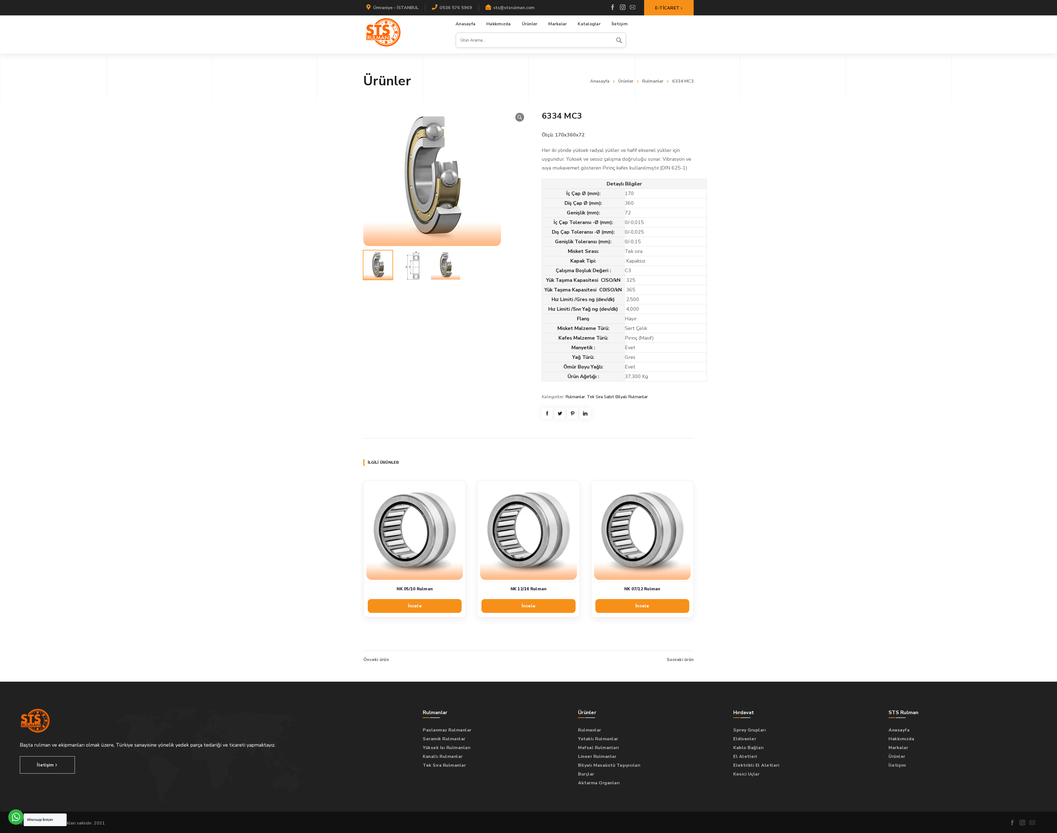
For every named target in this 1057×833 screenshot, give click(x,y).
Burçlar (586, 774)
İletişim (897, 765)
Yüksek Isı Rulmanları (447, 748)
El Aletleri (745, 756)
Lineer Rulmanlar (597, 756)
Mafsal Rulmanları (598, 748)
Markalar (898, 748)
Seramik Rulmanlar (444, 739)
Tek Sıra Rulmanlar (444, 765)
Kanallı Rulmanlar (443, 756)
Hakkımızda (901, 739)
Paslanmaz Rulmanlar (447, 730)
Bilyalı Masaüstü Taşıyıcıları (609, 765)
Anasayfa (599, 81)
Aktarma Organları (599, 783)
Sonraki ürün (680, 659)
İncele (415, 606)
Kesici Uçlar (746, 774)
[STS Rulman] (383, 32)
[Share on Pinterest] (572, 413)
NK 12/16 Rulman (529, 589)
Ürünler (625, 81)
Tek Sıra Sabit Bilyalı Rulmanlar (617, 397)
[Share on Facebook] (547, 413)
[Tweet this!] (559, 413)
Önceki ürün (376, 659)
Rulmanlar (652, 81)
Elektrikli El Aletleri (756, 765)
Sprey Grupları (749, 730)
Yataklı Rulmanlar (598, 739)
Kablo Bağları (748, 748)
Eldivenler (744, 739)
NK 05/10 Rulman (415, 589)
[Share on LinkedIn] (585, 413)
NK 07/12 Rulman (642, 589)
